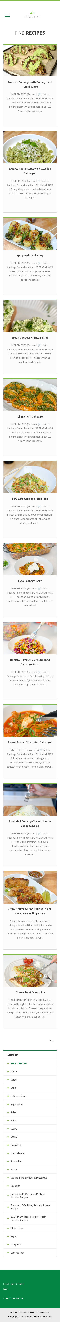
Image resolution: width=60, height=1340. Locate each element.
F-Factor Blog (13, 1298)
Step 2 (14, 1136)
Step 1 (14, 1128)
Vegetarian (17, 1104)
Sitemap (13, 1312)
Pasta (14, 1071)
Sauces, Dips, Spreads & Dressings (29, 1177)
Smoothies (17, 1161)
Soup (13, 1087)
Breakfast (16, 1145)
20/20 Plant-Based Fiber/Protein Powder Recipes (28, 1218)
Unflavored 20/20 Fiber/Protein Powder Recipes (28, 1195)
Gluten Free (17, 1228)
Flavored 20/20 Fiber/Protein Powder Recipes (31, 1207)
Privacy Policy (43, 1312)
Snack (14, 1169)
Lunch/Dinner (18, 1153)
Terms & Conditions (27, 1312)
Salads (14, 1079)
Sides (13, 1112)
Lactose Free (17, 1252)
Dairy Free (16, 1244)
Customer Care (13, 1284)
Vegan (14, 1236)
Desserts (15, 1185)
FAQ (5, 1288)
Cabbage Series (19, 1095)
